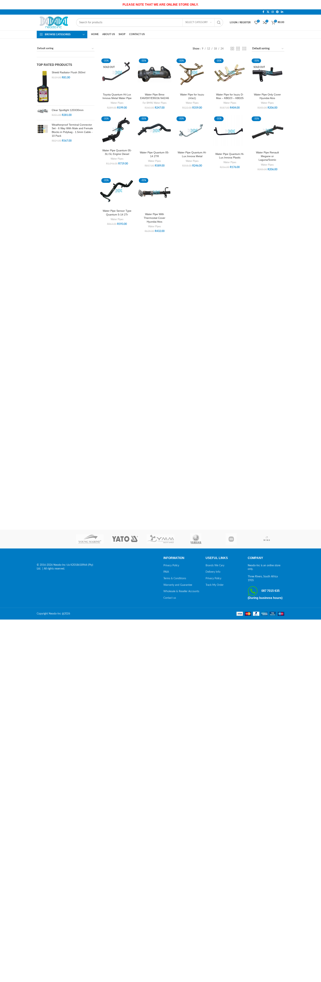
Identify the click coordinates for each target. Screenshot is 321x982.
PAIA (166, 572)
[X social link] (268, 12)
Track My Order (215, 585)
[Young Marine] (90, 539)
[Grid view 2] (232, 48)
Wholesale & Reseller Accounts (181, 591)
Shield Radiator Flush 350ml (68, 72)
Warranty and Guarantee (177, 585)
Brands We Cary (215, 565)
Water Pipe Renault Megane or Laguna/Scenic (267, 156)
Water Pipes (117, 103)
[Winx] (266, 539)
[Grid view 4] (244, 48)
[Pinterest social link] (277, 12)
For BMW (148, 103)
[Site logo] (54, 22)
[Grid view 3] (238, 48)
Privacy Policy (171, 565)
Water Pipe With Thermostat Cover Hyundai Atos (154, 218)
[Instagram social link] (272, 12)
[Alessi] (54, 539)
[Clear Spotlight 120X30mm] (43, 112)
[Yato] (125, 539)
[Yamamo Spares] (160, 539)
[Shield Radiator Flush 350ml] (43, 87)
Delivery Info (213, 572)
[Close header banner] (316, 4)
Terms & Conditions (174, 578)
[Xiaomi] (231, 539)
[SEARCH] (219, 22)
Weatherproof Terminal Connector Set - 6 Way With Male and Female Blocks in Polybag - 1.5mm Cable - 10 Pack (72, 130)
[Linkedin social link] (282, 12)
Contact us (169, 598)
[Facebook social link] (263, 12)
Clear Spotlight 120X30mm (68, 110)
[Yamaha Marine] (196, 539)
